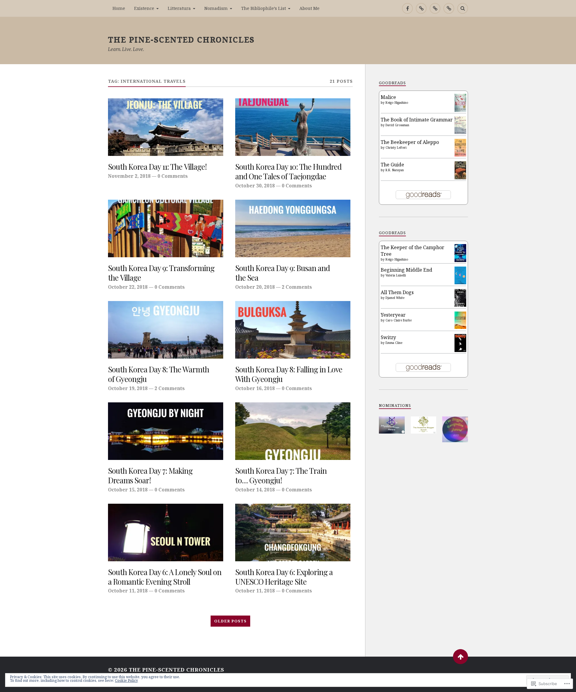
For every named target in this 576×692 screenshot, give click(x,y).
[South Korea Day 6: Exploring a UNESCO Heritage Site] (292, 532)
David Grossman (397, 125)
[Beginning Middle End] (460, 282)
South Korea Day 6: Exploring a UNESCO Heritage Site (284, 576)
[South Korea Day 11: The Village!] (165, 127)
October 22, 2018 (128, 287)
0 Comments (173, 176)
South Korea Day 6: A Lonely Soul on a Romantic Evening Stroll (164, 576)
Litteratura (179, 8)
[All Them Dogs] (460, 305)
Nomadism (216, 8)
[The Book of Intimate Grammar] (460, 132)
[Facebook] (407, 8)
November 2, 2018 (129, 176)
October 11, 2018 (128, 591)
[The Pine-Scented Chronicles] (421, 8)
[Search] (462, 8)
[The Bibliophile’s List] (448, 8)
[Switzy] (460, 350)
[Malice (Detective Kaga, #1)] (460, 110)
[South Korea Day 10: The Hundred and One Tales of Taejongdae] (292, 127)
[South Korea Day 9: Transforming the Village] (165, 228)
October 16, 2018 (255, 388)
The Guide (392, 164)
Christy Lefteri (396, 147)
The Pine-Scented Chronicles (181, 39)
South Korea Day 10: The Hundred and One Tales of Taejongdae (288, 171)
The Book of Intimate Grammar (417, 119)
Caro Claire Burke (399, 320)
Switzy (388, 337)
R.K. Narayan (395, 170)
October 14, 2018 (255, 490)
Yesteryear (393, 315)
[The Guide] (460, 177)
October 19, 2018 (128, 388)
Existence (144, 8)
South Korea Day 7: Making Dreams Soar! (150, 475)
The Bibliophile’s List (263, 8)
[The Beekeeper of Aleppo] (460, 154)
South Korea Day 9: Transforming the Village (161, 272)
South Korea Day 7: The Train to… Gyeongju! (281, 475)
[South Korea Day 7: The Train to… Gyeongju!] (292, 431)
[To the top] (460, 656)
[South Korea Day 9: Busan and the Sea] (292, 228)
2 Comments (297, 287)
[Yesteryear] (460, 327)
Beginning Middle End (406, 270)
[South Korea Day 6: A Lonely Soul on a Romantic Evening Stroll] (165, 532)
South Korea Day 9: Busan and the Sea (282, 272)
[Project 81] (435, 8)
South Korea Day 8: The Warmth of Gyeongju (158, 374)
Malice (388, 97)
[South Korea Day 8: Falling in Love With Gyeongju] (292, 330)
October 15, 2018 (128, 490)
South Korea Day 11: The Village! (157, 167)
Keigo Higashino (397, 102)
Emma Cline (394, 343)
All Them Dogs (397, 292)
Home (118, 8)
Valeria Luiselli (396, 275)
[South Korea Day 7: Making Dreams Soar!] (165, 431)
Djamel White (395, 298)
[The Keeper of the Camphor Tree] (460, 260)
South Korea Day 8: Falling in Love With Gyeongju (288, 374)
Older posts (230, 621)
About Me (309, 8)
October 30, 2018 (255, 186)
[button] (392, 425)
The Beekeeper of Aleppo (410, 142)
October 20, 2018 (255, 287)
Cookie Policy (126, 680)
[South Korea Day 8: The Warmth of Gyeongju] (165, 330)
